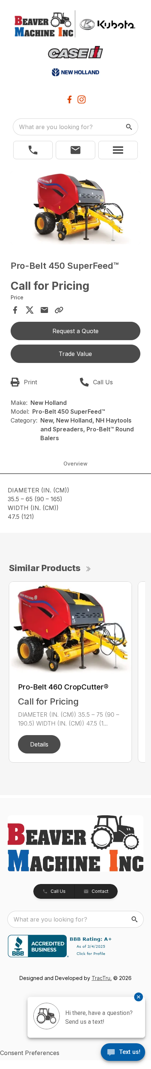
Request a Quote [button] (75, 331)
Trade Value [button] (75, 353)
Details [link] (39, 744)
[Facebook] (69, 99)
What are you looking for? (56, 127)
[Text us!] (123, 1053)
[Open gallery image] (76, 208)
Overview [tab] (75, 463)
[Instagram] (81, 99)
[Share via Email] (44, 310)
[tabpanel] (76, 209)
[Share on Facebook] (15, 310)
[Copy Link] (59, 310)
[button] (33, 150)
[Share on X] (29, 310)
